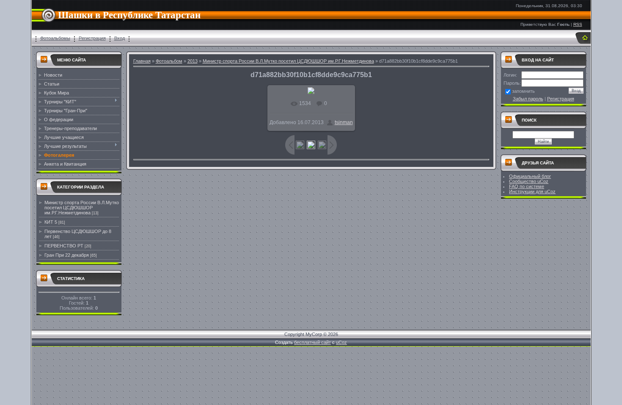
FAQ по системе (526, 186)
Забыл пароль (528, 98)
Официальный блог (530, 176)
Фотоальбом (169, 61)
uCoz (341, 342)
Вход (119, 38)
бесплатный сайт (312, 342)
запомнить (523, 91)
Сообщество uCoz (528, 181)
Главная (142, 61)
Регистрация (92, 38)
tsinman (344, 122)
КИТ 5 (50, 222)
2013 (192, 61)
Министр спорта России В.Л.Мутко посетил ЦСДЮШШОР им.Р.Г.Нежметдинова (81, 207)
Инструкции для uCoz (532, 191)
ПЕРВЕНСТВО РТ (63, 245)
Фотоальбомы (55, 38)
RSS (577, 24)
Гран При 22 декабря (66, 255)
